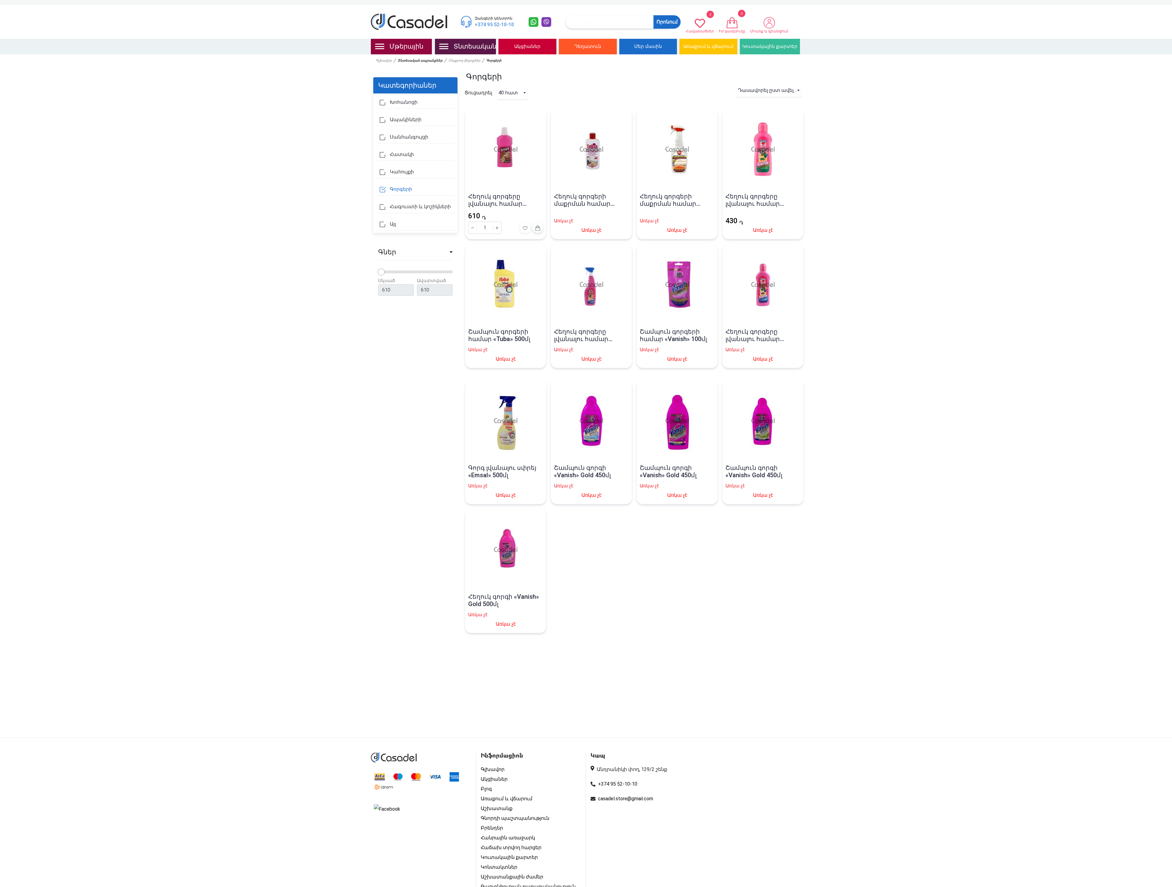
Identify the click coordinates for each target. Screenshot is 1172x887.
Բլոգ (486, 789)
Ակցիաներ (527, 46)
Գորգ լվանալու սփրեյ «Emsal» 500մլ (502, 471)
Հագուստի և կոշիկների (420, 206)
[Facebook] (387, 809)
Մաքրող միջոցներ (464, 61)
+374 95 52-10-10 (617, 784)
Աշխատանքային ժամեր (512, 877)
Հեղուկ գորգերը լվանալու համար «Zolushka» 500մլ (495, 200)
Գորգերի (400, 189)
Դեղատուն (587, 46)
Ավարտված (431, 280)
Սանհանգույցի (408, 137)
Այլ (392, 224)
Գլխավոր (384, 61)
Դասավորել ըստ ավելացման (769, 90)
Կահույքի (401, 172)
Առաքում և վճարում (708, 46)
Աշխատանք (496, 808)
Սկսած (386, 280)
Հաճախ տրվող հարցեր (511, 847)
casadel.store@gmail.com (625, 799)
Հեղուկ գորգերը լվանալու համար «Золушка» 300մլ (752, 200)
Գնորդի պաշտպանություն (515, 818)
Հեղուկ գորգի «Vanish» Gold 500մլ (503, 600)
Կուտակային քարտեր (770, 46)
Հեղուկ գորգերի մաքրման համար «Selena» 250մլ (582, 200)
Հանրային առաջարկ (508, 838)
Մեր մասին (648, 46)
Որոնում (667, 22)
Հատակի (401, 154)
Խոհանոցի (403, 102)
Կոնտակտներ (499, 867)
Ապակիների (405, 119)
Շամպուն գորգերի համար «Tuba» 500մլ (499, 335)
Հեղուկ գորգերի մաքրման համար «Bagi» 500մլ (668, 200)
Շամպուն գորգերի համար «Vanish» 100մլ (673, 335)
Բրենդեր (492, 828)
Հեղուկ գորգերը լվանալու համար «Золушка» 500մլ (581, 335)
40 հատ (508, 93)
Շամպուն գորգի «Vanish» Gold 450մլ (582, 471)
